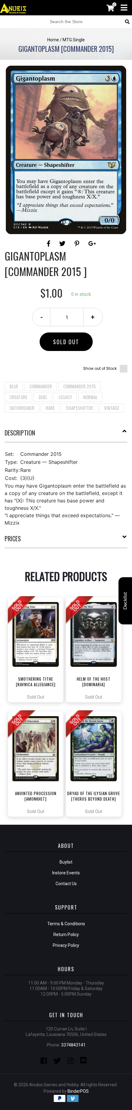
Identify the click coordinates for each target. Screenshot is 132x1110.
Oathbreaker (22, 407)
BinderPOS (78, 1091)
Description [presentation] (20, 432)
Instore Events (66, 872)
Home (53, 39)
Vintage (111, 407)
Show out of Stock (100, 368)
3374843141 (73, 1044)
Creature (18, 397)
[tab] (66, 435)
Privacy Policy (66, 945)
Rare (50, 407)
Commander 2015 (79, 386)
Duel (43, 397)
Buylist (66, 862)
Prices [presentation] (13, 538)
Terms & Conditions (66, 923)
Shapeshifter (79, 407)
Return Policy (66, 934)
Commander (40, 386)
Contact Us (66, 883)
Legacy (65, 397)
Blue (14, 386)
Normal (90, 397)
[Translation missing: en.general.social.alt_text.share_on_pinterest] (78, 243)
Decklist (125, 600)
